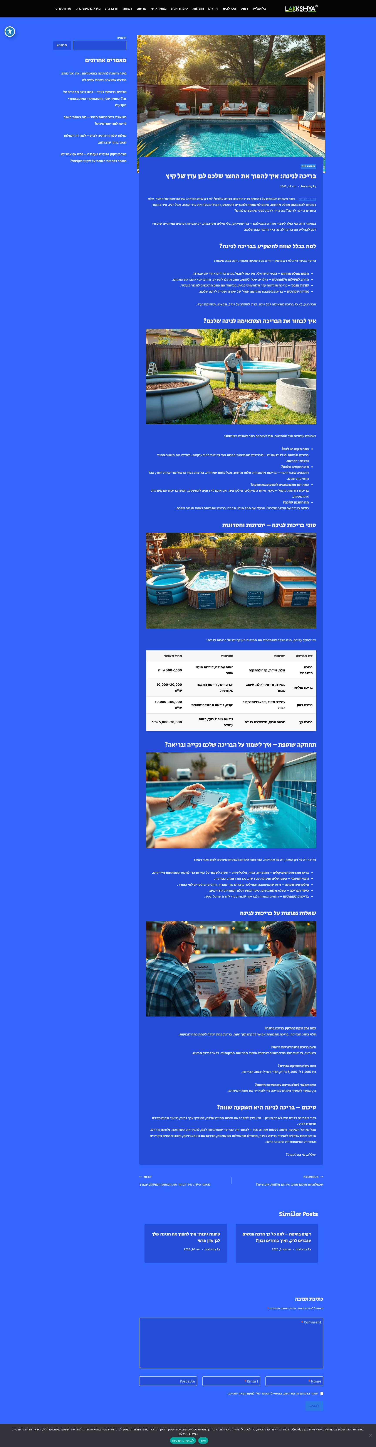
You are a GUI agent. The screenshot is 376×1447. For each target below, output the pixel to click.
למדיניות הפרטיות (183, 1440)
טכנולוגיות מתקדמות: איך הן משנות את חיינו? (289, 1181)
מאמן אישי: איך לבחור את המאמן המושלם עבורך (174, 1181)
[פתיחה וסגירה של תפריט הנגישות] (10, 31)
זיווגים (213, 8)
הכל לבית (229, 8)
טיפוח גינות (179, 8)
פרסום (141, 8)
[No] (370, 1435)
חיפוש (121, 37)
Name (314, 1381)
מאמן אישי (158, 8)
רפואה (127, 8)
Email (251, 1381)
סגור (203, 1440)
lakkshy (306, 186)
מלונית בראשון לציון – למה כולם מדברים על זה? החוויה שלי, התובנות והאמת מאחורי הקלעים (94, 98)
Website (187, 1381)
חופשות (198, 8)
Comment (311, 1322)
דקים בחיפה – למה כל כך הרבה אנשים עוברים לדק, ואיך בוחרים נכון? (277, 1237)
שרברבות (111, 8)
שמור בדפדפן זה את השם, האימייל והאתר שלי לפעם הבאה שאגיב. (273, 1393)
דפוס (244, 8)
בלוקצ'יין (259, 8)
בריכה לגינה (307, 199)
